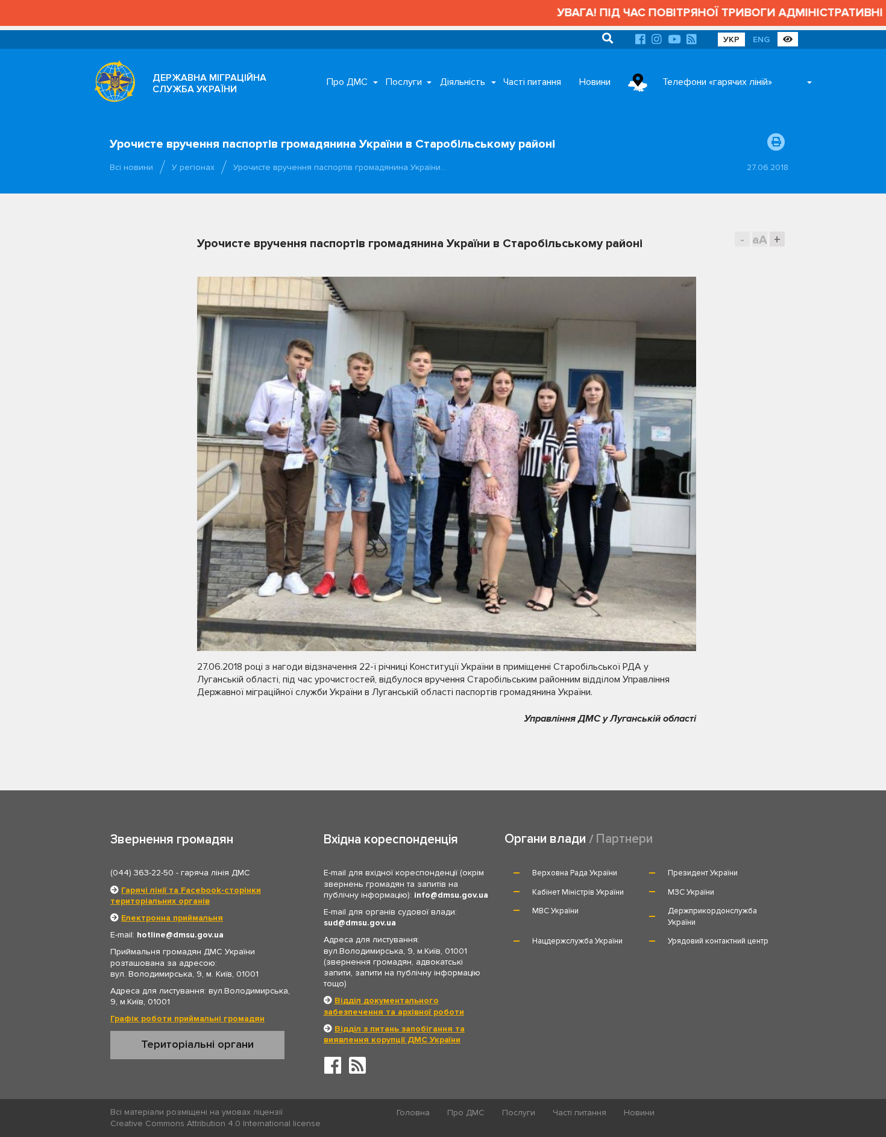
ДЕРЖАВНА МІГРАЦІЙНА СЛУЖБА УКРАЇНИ (209, 83)
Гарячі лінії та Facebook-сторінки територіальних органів (185, 895)
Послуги (404, 82)
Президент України (703, 873)
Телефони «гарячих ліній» (717, 82)
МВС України (555, 911)
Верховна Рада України (574, 873)
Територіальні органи (197, 1044)
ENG (761, 39)
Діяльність (462, 82)
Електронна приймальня (172, 918)
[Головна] (111, 84)
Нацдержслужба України (577, 941)
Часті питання (532, 82)
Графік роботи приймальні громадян (187, 1018)
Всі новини (131, 167)
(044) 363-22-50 (142, 873)
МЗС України (691, 892)
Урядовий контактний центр (718, 941)
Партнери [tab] (624, 838)
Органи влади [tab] (545, 838)
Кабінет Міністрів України (578, 892)
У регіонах (193, 167)
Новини (595, 82)
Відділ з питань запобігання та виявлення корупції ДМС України (394, 1034)
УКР (731, 39)
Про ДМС (347, 82)
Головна (413, 1112)
